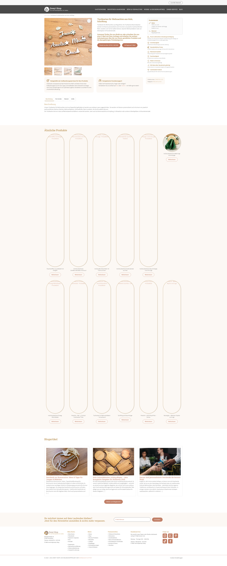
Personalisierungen (94, 545)
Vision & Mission (93, 547)
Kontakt (70, 541)
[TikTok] (165, 541)
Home (45, 15)
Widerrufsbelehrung (73, 548)
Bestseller (91, 539)
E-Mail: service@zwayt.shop (51, 542)
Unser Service (172, 9)
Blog (181, 9)
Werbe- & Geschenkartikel (154, 9)
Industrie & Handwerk (116, 9)
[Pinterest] (176, 536)
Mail (117, 86)
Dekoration (112, 536)
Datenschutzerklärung (74, 546)
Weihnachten (158, 81)
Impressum (71, 544)
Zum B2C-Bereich (176, 3)
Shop (90, 536)
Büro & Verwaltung (134, 9)
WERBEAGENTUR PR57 (85, 558)
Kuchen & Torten (113, 543)
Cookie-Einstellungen (176, 558)
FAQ (69, 539)
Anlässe (91, 541)
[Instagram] (165, 536)
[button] (89, 21)
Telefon (123, 86)
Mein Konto (71, 534)
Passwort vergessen (73, 537)
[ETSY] (170, 536)
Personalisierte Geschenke (116, 541)
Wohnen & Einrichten (114, 534)
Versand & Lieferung (73, 550)
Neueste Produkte (93, 537)
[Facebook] (170, 541)
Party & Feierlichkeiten (115, 539)
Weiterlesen (55, 275)
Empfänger (92, 543)
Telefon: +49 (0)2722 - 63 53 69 (52, 540)
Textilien (111, 545)
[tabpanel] (99, 107)
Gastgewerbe (100, 9)
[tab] (49, 99)
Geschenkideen (113, 537)
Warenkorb (71, 536)
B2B (49, 15)
